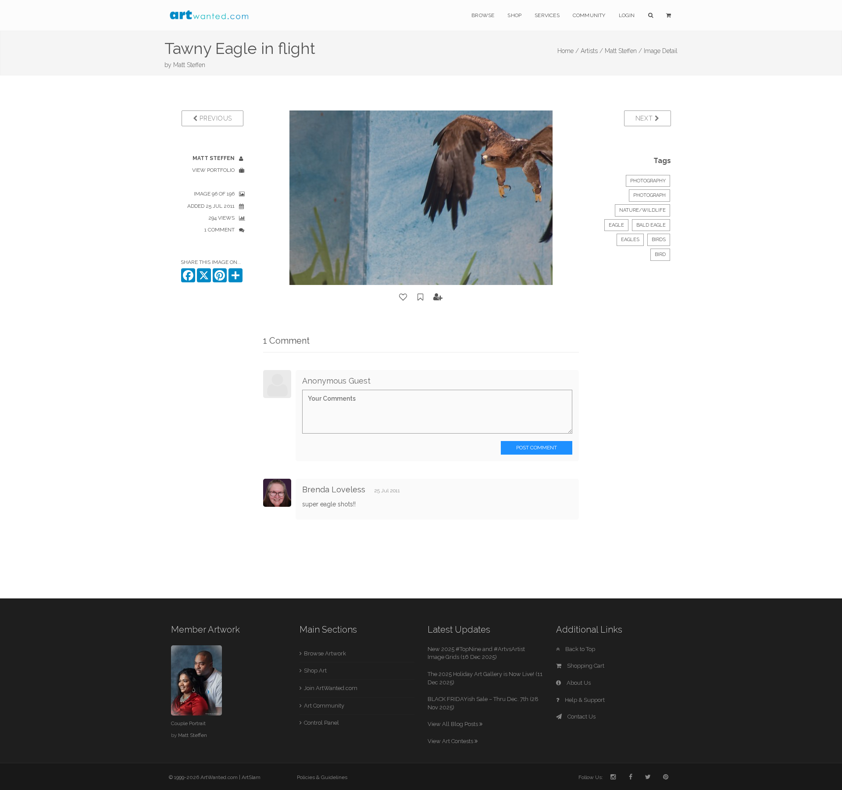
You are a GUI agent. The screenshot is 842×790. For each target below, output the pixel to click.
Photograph (649, 195)
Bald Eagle (651, 225)
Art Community (324, 705)
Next (645, 118)
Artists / (592, 50)
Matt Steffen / (623, 50)
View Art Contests (451, 741)
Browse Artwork (325, 653)
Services (547, 15)
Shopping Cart (585, 665)
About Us (578, 683)
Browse (482, 15)
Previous (215, 118)
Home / (568, 50)
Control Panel (321, 722)
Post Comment (536, 448)
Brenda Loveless (333, 489)
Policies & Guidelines (322, 777)
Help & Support (584, 700)
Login (627, 15)
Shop (514, 15)
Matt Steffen (189, 64)
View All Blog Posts (453, 724)
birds (659, 239)
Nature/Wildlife (642, 210)
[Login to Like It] (403, 297)
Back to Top (579, 649)
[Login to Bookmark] (421, 297)
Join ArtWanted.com (330, 688)
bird (660, 254)
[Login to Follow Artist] (438, 297)
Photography (648, 181)
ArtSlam (251, 777)
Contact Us (581, 716)
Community (589, 15)
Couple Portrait (188, 723)
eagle (616, 225)
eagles (630, 239)
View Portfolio (213, 170)
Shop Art (315, 670)
